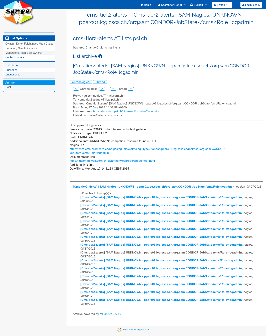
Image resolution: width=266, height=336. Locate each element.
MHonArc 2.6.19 (110, 313)
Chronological (81, 82)
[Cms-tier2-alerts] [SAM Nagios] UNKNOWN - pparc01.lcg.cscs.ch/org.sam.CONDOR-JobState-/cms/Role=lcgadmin (153, 186)
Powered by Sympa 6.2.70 (136, 329)
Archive (10, 82)
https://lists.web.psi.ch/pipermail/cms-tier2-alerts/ (125, 111)
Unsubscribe (12, 74)
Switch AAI (223, 5)
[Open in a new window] (100, 56)
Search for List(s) (171, 5)
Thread (100, 82)
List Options (18, 38)
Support (198, 5)
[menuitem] (146, 4)
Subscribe (11, 70)
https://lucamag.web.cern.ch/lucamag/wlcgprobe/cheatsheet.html (112, 160)
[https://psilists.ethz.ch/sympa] (18, 12)
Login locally (252, 5)
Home (147, 5)
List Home (11, 65)
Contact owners (14, 57)
